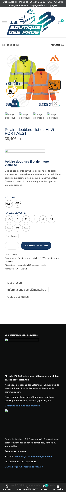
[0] (59, 22)
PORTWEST (21, 268)
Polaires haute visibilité (29, 258)
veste (43, 265)
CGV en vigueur (13, 466)
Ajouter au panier (36, 245)
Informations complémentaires (26, 289)
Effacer (13, 236)
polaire (35, 265)
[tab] (33, 282)
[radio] (9, 203)
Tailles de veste (15, 212)
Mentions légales (33, 466)
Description (14, 282)
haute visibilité (24, 265)
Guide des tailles (18, 296)
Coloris (10, 197)
